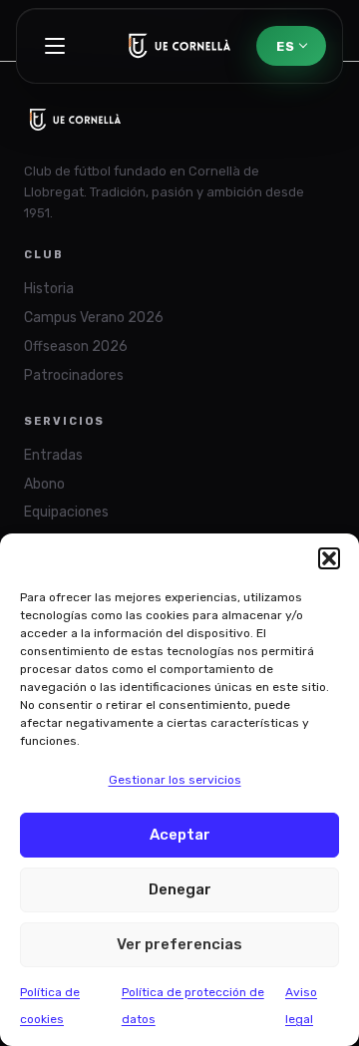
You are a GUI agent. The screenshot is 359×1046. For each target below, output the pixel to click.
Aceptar (180, 835)
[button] (329, 558)
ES (285, 46)
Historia (49, 288)
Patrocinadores (74, 375)
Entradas (53, 455)
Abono (44, 484)
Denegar (180, 889)
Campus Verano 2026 (94, 317)
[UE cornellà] (180, 46)
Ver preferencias (179, 944)
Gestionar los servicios (175, 780)
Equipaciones (66, 512)
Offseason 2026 (76, 346)
